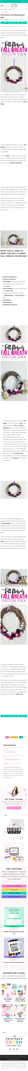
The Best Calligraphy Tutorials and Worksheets (20, 1020)
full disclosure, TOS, (14, 1068)
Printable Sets (14, 896)
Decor (21, 737)
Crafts (7, 737)
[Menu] (2, 5)
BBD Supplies (9, 295)
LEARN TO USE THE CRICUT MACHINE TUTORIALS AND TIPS (20, 999)
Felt (21, 423)
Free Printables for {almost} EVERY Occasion (7, 999)
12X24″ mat (9, 290)
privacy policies (23, 1068)
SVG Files (14, 889)
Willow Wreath (7, 302)
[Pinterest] (14, 1049)
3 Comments (21, 19)
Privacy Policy (23, 1056)
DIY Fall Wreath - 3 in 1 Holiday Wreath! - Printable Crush (13, 755)
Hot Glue (15, 458)
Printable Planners (14, 886)
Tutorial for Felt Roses (10, 277)
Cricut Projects (5, 12)
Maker (8, 156)
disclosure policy (23, 26)
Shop (14, 1056)
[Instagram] (17, 1049)
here (8, 286)
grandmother (7, 523)
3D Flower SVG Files (9, 279)
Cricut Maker (7, 281)
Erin (3, 19)
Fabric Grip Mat (8, 288)
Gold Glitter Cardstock (10, 304)
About (17, 1056)
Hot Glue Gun (7, 300)
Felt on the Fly (19, 295)
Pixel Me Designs (16, 1059)
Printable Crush (14, 5)
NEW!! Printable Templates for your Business (8, 1020)
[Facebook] (10, 1049)
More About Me (14, 808)
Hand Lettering (14, 893)
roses (2, 541)
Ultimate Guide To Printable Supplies (13, 1)
